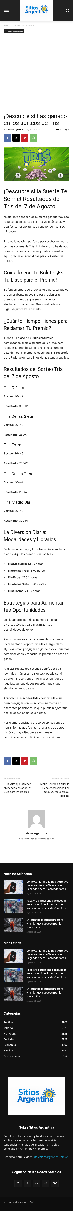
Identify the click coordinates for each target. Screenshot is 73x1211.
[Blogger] (18, 1183)
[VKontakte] (55, 1183)
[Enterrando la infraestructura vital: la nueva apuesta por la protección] (13, 925)
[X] (16, 138)
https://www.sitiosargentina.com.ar (36, 838)
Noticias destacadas (23, 25)
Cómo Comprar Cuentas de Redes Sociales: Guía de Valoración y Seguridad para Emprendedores (47, 885)
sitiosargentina (15, 129)
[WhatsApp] (33, 138)
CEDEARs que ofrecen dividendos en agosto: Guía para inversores (17, 788)
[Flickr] (36, 1183)
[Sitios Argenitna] (36, 1096)
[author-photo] (36, 828)
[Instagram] (45, 1183)
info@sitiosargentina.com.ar (50, 1157)
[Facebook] (7, 138)
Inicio (6, 25)
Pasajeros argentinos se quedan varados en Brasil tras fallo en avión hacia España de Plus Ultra (46, 904)
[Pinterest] (24, 138)
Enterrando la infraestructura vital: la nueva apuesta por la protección (44, 923)
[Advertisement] (36, 74)
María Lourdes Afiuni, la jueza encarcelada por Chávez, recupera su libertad (54, 790)
